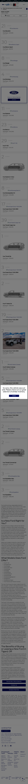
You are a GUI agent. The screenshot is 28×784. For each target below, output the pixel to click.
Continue (14, 395)
